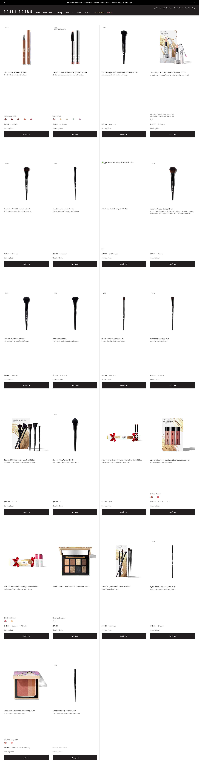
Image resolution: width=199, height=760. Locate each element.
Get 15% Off (178, 8)
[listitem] (26, 93)
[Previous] (5, 2)
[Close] (194, 2)
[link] (193, 8)
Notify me (26, 134)
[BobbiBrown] (18, 12)
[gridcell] (5, 119)
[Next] (190, 2)
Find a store (167, 8)
